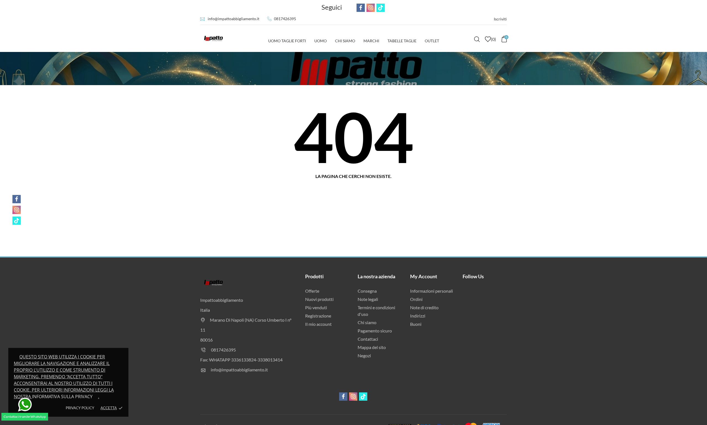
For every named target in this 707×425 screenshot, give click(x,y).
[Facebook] (16, 199)
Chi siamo (367, 322)
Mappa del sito (372, 347)
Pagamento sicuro (375, 330)
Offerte (312, 290)
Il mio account (318, 324)
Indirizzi (417, 315)
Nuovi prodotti (319, 299)
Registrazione (318, 315)
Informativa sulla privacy (62, 396)
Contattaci (368, 339)
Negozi (364, 355)
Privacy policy (80, 408)
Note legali (368, 299)
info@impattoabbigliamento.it (233, 18)
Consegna (367, 290)
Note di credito (424, 307)
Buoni (415, 324)
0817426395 (285, 18)
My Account (423, 276)
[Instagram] (16, 210)
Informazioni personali (431, 290)
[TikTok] (16, 221)
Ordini (416, 299)
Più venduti (316, 307)
